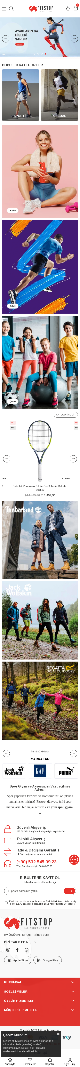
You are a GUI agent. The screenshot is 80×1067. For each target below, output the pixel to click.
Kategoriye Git (66, 414)
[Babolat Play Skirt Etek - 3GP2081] (40, 451)
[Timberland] (40, 540)
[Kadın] (40, 171)
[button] (34, 54)
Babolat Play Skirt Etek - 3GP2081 (40, 486)
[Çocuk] (40, 362)
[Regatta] (40, 701)
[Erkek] (40, 267)
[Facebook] (17, 950)
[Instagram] (8, 950)
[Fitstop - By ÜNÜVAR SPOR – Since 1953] (41, 8)
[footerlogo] (28, 923)
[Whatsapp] (27, 950)
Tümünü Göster (40, 751)
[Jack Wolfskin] (40, 620)
